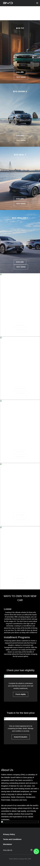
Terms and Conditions (12, 839)
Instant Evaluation (20, 737)
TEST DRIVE (21, 77)
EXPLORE (20, 72)
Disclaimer (7, 844)
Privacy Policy (9, 834)
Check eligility (20, 694)
